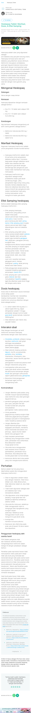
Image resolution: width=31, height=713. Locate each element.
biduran (11, 277)
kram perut (9, 219)
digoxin (7, 352)
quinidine (8, 354)
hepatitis (18, 279)
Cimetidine (8, 339)
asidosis (27, 234)
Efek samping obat (16, 223)
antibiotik (16, 339)
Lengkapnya (15, 651)
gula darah (8, 315)
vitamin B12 (17, 272)
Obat (2, 2)
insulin (7, 373)
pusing (15, 263)
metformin (14, 341)
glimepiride (26, 376)
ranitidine (19, 354)
